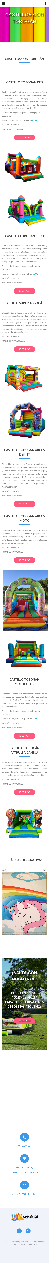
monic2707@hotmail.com (24, 1193)
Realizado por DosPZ (20, 1242)
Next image (6, 870)
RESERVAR (24, 137)
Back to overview (45, 870)
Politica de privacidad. (29, 1244)
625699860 (24, 1145)
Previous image (3, 870)
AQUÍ (34, 120)
